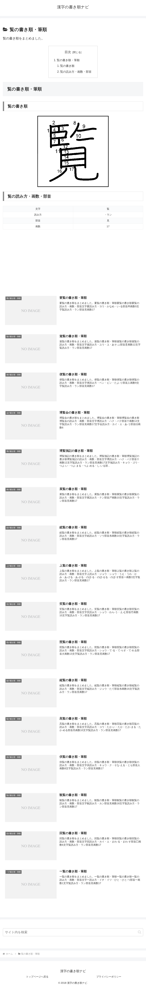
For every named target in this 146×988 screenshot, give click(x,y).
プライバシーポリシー (108, 976)
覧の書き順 (67, 65)
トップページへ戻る (37, 976)
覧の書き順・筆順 (68, 60)
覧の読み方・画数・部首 (76, 71)
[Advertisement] (73, 264)
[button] (139, 932)
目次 (68, 52)
